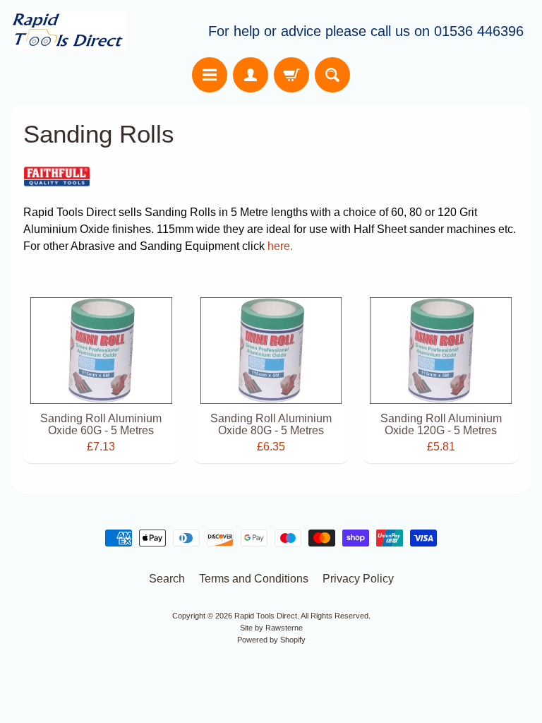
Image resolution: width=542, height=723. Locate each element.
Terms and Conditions (253, 579)
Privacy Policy (358, 579)
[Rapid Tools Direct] (69, 30)
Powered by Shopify (271, 639)
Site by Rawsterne (271, 627)
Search (167, 579)
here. (280, 246)
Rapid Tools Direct (265, 615)
